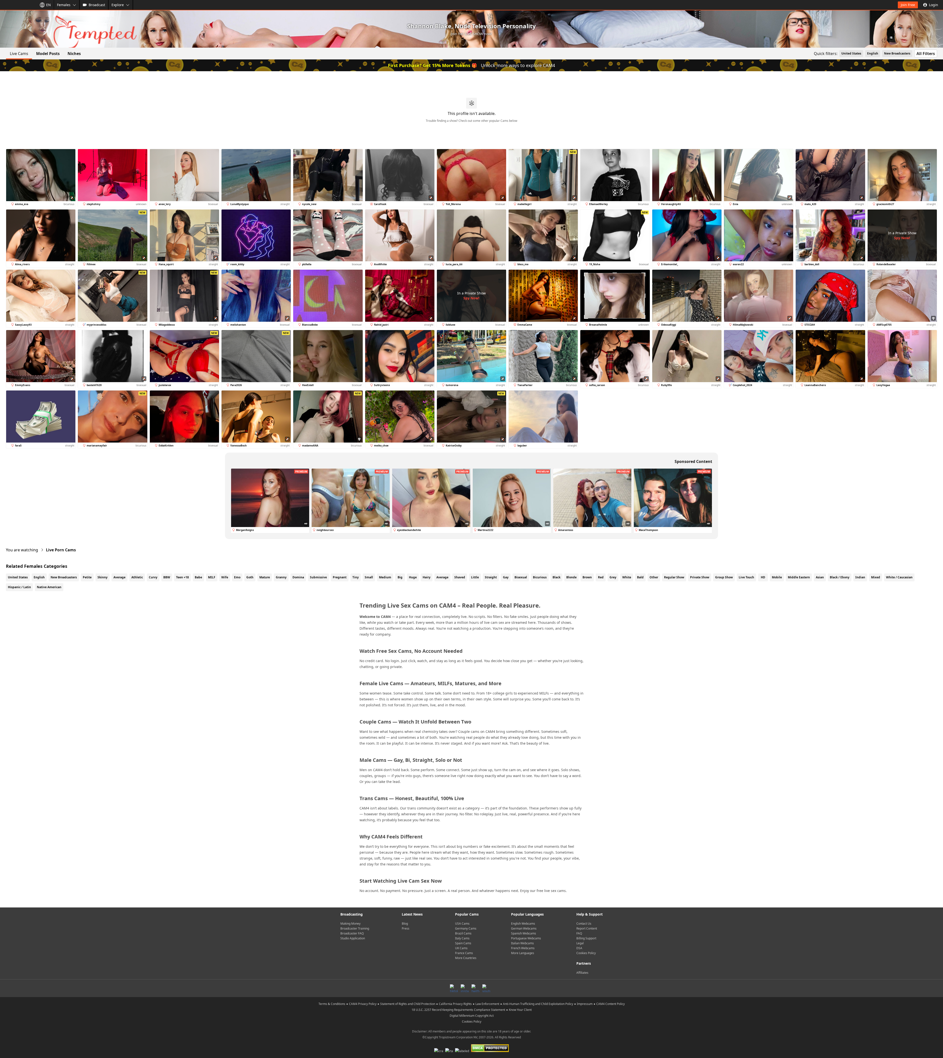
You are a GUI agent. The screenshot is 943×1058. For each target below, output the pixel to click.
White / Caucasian (899, 577)
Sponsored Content (693, 461)
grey (613, 577)
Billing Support (586, 938)
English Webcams (523, 923)
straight (491, 577)
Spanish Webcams (523, 933)
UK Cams (461, 948)
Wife (224, 577)
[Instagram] (465, 988)
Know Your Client (520, 1010)
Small (369, 577)
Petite (87, 577)
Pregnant (340, 577)
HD (763, 577)
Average (119, 577)
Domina (298, 577)
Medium (385, 577)
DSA (579, 948)
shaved (459, 577)
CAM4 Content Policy (610, 1004)
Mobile (777, 577)
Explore (117, 4)
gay (506, 577)
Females (63, 4)
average (442, 577)
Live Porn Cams (61, 550)
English (872, 53)
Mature (264, 577)
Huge (413, 577)
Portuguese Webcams (526, 938)
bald (640, 577)
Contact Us (583, 923)
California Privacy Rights (455, 1004)
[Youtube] (486, 988)
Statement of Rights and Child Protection (407, 1004)
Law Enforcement (487, 1004)
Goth (249, 577)
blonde (571, 577)
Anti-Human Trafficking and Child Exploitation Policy (538, 1004)
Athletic (137, 577)
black (556, 577)
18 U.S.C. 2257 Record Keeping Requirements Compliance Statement (458, 1010)
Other (654, 577)
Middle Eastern (799, 577)
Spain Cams (463, 943)
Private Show (699, 577)
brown (587, 577)
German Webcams (524, 928)
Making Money (350, 923)
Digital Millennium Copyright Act (472, 1016)
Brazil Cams (463, 933)
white (626, 577)
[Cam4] (17, 5)
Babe (198, 577)
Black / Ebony (839, 577)
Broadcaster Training (354, 928)
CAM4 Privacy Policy (362, 1004)
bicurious (540, 577)
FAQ (579, 933)
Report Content (586, 928)
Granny (281, 577)
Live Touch (746, 577)
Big (400, 577)
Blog (405, 923)
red (601, 577)
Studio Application (352, 938)
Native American (49, 587)
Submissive (318, 577)
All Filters (925, 53)
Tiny (355, 577)
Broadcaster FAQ (352, 933)
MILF (211, 577)
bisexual (520, 577)
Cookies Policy (586, 953)
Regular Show (674, 577)
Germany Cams (465, 928)
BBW (166, 577)
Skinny (102, 577)
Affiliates (582, 973)
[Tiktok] (454, 988)
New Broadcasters (897, 53)
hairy (426, 577)
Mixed (875, 577)
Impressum (585, 1004)
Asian (820, 577)
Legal (580, 943)
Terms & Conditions (332, 1004)
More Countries (465, 958)
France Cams (464, 953)
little (475, 577)
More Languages (522, 953)
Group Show (724, 577)
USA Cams (462, 923)
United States (851, 53)
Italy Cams (462, 938)
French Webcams (523, 948)
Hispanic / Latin (19, 587)
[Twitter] (475, 988)
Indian (860, 577)
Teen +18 (182, 577)
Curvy (153, 577)
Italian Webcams (522, 943)
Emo (237, 577)
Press (405, 928)
